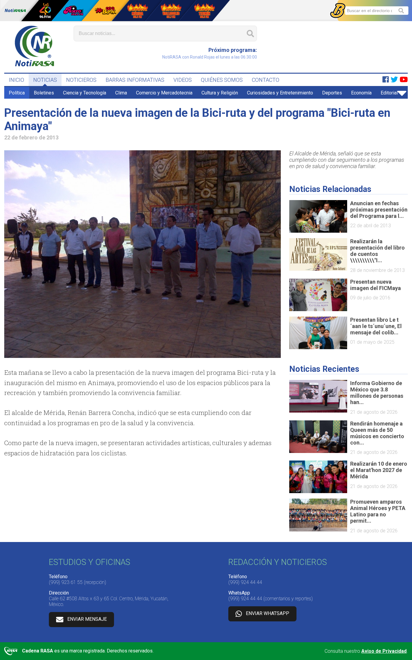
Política (17, 93)
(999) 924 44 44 (245, 582)
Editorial (389, 93)
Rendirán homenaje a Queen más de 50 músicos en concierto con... (377, 433)
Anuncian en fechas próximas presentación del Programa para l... (378, 209)
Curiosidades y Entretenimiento (280, 93)
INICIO (16, 80)
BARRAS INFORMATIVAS (135, 80)
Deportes (332, 93)
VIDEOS (182, 80)
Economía (361, 93)
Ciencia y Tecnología (84, 93)
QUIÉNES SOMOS (222, 80)
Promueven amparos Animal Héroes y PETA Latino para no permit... (377, 511)
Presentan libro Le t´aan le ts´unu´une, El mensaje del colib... (376, 326)
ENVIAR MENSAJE (87, 619)
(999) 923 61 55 (66, 582)
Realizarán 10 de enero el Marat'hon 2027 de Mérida (378, 470)
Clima (121, 93)
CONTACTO (265, 80)
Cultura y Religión (219, 93)
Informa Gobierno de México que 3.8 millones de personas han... (376, 392)
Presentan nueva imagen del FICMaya (375, 285)
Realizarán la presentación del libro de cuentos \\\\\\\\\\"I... (377, 250)
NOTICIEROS (81, 80)
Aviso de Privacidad (384, 651)
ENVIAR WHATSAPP (267, 614)
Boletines (44, 93)
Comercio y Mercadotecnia (164, 93)
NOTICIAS (45, 80)
